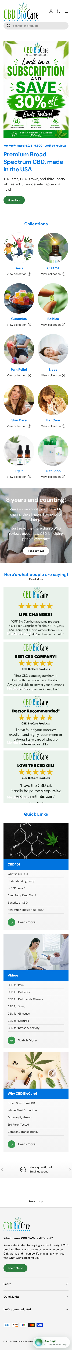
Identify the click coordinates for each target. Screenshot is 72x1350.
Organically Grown (19, 1117)
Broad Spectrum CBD (21, 1103)
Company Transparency (23, 1132)
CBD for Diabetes (19, 992)
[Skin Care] (19, 400)
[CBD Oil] (53, 248)
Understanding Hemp (21, 881)
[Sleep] (53, 349)
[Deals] (19, 248)
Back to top (36, 1201)
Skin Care (19, 420)
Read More (36, 579)
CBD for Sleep (16, 1006)
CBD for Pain (16, 985)
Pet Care (53, 420)
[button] (59, 11)
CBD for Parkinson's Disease (25, 999)
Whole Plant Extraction (22, 1110)
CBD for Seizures (18, 1021)
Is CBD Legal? (16, 888)
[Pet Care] (53, 400)
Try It (19, 471)
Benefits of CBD (18, 902)
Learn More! (15, 1268)
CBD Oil (53, 268)
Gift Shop (53, 471)
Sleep (53, 369)
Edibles (53, 319)
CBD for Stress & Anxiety (23, 1028)
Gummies (19, 319)
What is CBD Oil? (18, 874)
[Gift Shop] (53, 450)
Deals (19, 268)
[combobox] (36, 25)
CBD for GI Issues (19, 1013)
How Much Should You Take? (26, 910)
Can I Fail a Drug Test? (22, 895)
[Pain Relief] (19, 349)
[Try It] (19, 450)
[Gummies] (19, 298)
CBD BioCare (18, 1341)
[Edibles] (53, 298)
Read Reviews (36, 550)
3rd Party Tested (18, 1124)
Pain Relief (19, 369)
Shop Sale (14, 200)
